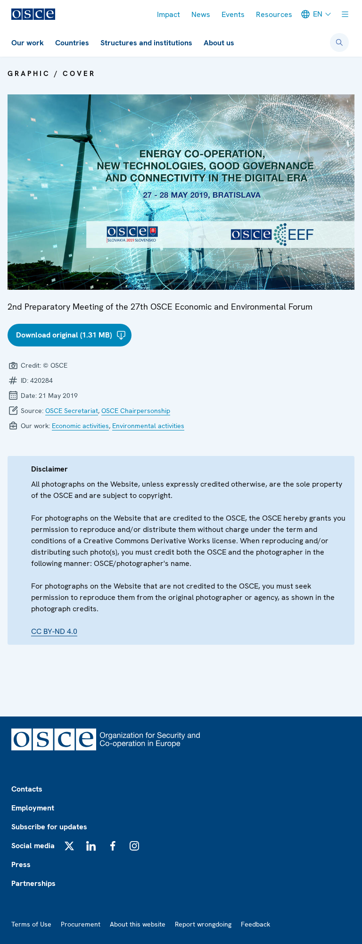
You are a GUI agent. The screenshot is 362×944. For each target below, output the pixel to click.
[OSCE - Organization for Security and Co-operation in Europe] (33, 14)
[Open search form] (339, 42)
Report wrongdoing (203, 924)
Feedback (255, 924)
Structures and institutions (146, 43)
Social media (33, 846)
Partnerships (33, 883)
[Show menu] (345, 14)
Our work (27, 43)
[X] (69, 846)
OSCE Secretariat (71, 410)
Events (233, 14)
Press (21, 864)
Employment (32, 808)
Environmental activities (148, 425)
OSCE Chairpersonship (135, 410)
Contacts (26, 789)
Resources (274, 14)
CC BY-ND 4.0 (54, 631)
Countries (72, 43)
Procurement (80, 924)
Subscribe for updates (49, 827)
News (200, 14)
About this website (137, 924)
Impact (168, 14)
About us (219, 43)
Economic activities (80, 425)
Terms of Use (31, 924)
